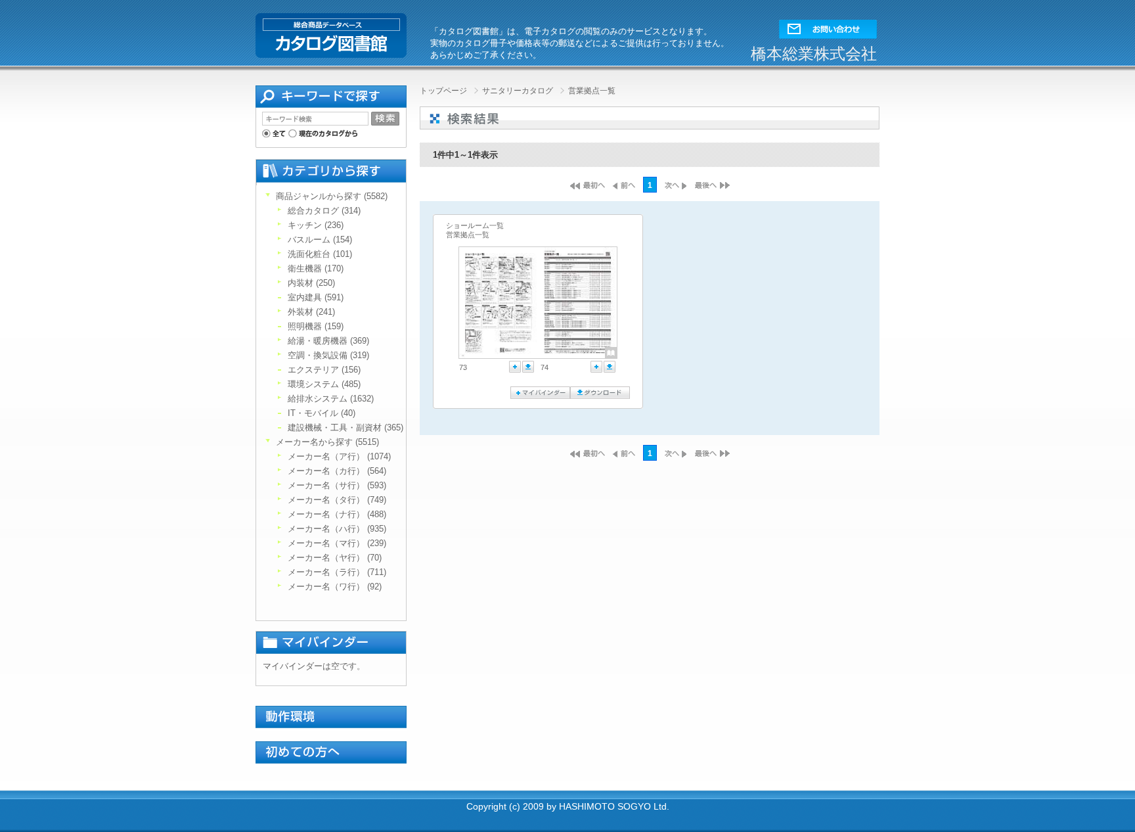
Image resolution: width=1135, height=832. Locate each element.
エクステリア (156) (324, 370)
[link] (498, 303)
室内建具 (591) (316, 297)
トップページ (444, 90)
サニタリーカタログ (518, 90)
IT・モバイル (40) (321, 413)
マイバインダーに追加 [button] (515, 367)
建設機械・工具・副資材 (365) (345, 427)
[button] (828, 26)
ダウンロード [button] (528, 367)
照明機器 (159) (316, 326)
